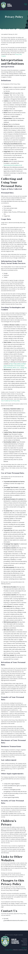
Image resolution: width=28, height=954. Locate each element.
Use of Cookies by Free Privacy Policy (10, 400)
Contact (24, 948)
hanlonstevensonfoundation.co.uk (13, 165)
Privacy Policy (8, 950)
